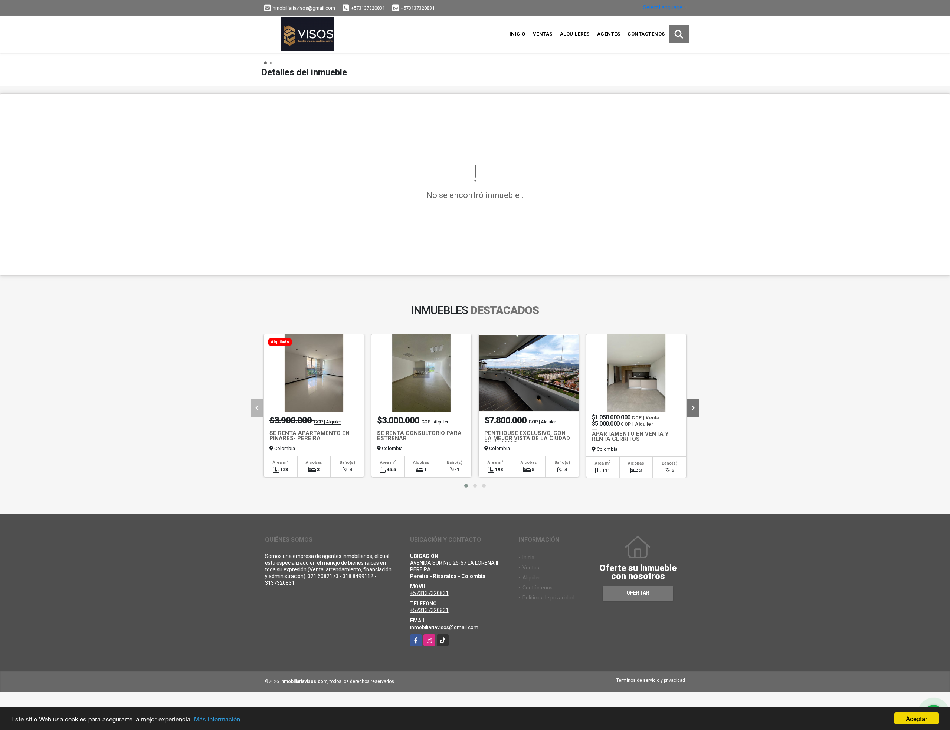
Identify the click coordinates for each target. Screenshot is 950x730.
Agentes (608, 34)
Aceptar (916, 718)
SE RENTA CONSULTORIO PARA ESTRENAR (419, 436)
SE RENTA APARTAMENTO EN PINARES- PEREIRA (309, 436)
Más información (217, 718)
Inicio (517, 34)
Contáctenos (646, 34)
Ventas (543, 34)
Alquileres (575, 34)
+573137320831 (368, 8)
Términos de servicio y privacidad (650, 680)
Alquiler (531, 578)
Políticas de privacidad (548, 598)
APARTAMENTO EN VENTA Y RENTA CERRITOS (630, 436)
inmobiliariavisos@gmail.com (444, 627)
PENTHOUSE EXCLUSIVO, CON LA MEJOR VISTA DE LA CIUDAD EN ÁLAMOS (527, 438)
